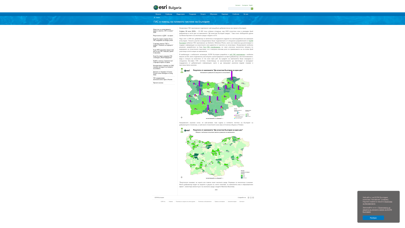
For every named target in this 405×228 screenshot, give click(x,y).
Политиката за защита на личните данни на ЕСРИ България (377, 209)
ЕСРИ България (159, 197)
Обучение (213, 14)
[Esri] (174, 7)
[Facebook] (253, 197)
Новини (158, 17)
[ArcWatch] (248, 197)
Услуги (203, 14)
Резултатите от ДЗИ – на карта (163, 35)
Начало (158, 14)
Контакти (238, 5)
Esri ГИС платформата (211, 47)
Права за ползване (220, 201)
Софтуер (168, 14)
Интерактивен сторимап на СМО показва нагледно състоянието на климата (163, 67)
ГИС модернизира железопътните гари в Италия (162, 78)
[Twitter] (251, 197)
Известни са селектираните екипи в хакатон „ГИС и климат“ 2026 (163, 31)
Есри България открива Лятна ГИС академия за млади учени (163, 39)
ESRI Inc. (163, 201)
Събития (236, 14)
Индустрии (181, 14)
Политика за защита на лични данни (185, 201)
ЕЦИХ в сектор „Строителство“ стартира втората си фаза (163, 61)
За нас (246, 14)
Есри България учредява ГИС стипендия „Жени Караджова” (162, 56)
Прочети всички (158, 83)
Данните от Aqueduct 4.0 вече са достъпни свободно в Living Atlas (163, 73)
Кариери (225, 14)
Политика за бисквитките (205, 201)
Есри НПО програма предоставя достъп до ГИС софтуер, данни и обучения (163, 51)
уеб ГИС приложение (237, 54)
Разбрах (373, 217)
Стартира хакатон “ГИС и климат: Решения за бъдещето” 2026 (163, 45)
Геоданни (192, 14)
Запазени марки (232, 201)
